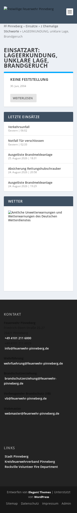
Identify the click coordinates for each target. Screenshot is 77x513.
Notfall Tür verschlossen (26, 141)
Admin (66, 503)
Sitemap (12, 503)
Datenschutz (30, 503)
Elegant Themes (39, 492)
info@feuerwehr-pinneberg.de (26, 348)
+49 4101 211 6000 (17, 338)
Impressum (50, 503)
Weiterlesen (23, 98)
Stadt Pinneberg (16, 456)
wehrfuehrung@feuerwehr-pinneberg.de (33, 363)
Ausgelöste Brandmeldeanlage (30, 155)
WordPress (41, 497)
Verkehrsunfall (19, 127)
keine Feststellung (29, 79)
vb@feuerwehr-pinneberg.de (25, 398)
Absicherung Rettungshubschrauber (34, 168)
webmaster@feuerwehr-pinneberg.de (31, 413)
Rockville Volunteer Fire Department (31, 467)
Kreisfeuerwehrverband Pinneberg (29, 462)
